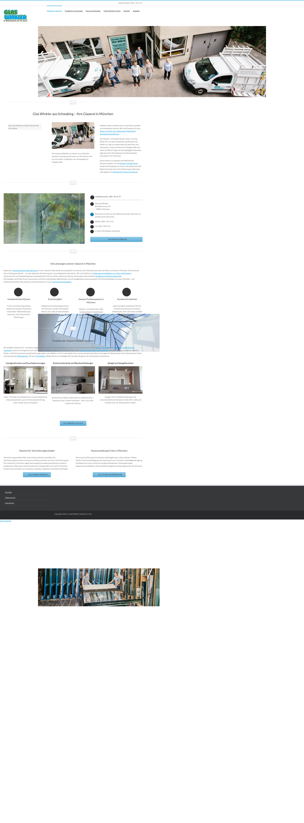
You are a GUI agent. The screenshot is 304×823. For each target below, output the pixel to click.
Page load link (5, 521)
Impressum (9, 503)
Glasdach (118, 347)
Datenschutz (10, 497)
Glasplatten (41, 356)
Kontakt (8, 492)
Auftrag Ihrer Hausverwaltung (125, 172)
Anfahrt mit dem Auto (129, 163)
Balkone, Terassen (102, 347)
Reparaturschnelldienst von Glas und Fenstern (112, 273)
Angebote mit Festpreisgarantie (108, 276)
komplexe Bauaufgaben (61, 282)
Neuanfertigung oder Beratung (25, 270)
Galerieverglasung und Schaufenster (94, 350)
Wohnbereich (22, 356)
